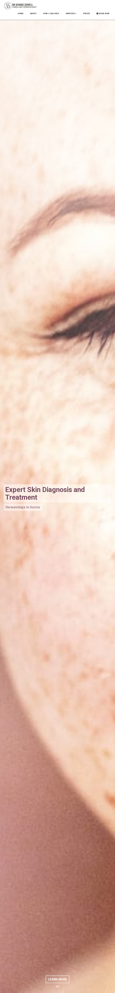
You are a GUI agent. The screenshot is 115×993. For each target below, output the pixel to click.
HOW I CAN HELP (51, 13)
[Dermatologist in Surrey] (20, 5)
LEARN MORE (57, 979)
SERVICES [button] (70, 13)
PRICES (86, 13)
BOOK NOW (103, 13)
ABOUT (33, 13)
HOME (20, 13)
